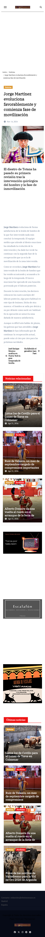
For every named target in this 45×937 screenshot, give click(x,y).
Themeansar (29, 918)
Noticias (8, 87)
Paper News (15, 918)
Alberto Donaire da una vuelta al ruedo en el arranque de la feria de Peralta (20, 513)
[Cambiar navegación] (5, 7)
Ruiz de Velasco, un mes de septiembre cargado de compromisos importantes (22, 464)
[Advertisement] (22, 39)
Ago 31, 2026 (13, 423)
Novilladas (20, 435)
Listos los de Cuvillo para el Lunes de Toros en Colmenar (22, 416)
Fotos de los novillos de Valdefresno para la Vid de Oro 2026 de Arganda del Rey (21, 878)
